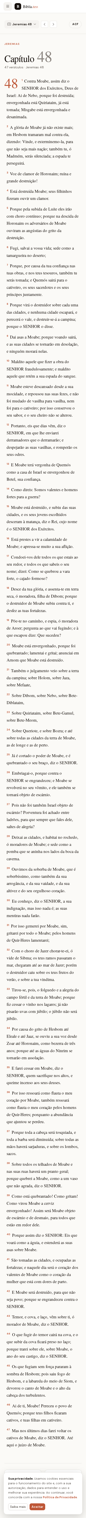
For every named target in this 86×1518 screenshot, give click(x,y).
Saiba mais (18, 1507)
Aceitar (37, 1507)
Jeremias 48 (22, 24)
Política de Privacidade (60, 1497)
